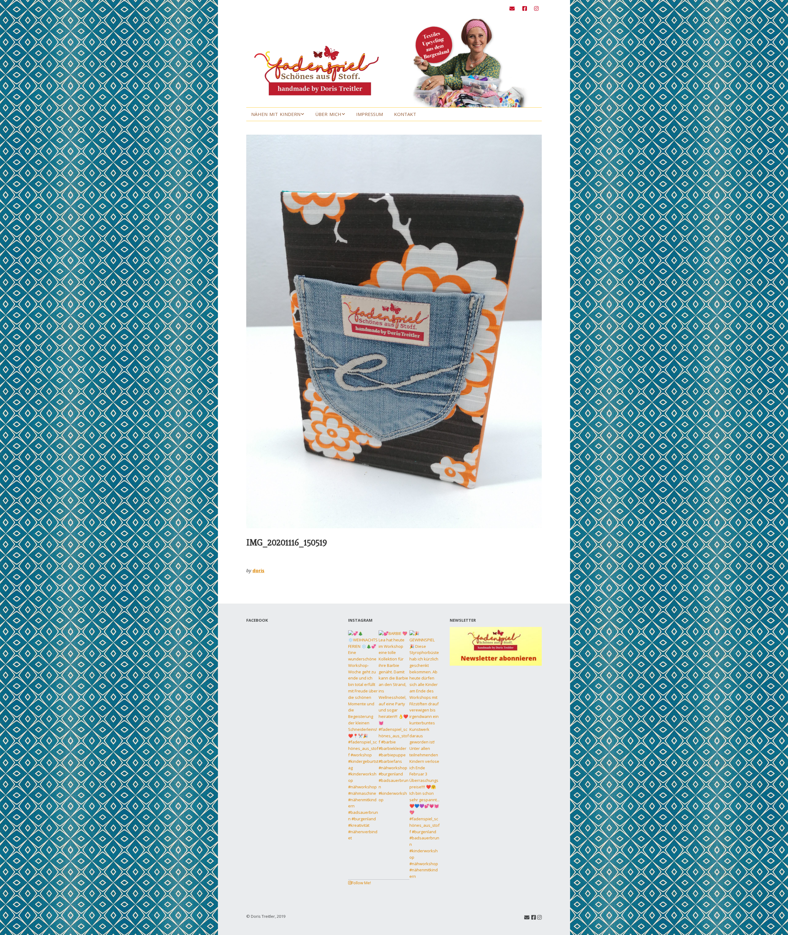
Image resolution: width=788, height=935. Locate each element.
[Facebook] (524, 8)
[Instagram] (536, 8)
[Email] (513, 8)
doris (258, 570)
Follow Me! (361, 882)
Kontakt (405, 114)
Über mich (328, 114)
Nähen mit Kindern (275, 114)
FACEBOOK (257, 620)
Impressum (369, 114)
